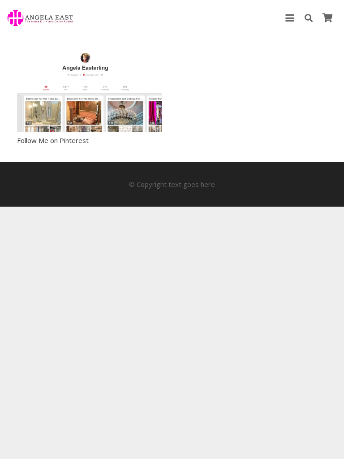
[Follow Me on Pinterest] (89, 93)
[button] (290, 17)
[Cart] (327, 18)
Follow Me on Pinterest (53, 140)
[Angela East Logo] (40, 18)
